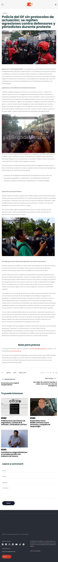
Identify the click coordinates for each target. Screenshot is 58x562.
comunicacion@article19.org (38, 349)
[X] (50, 372)
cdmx (14, 372)
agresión (8, 372)
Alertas (5, 13)
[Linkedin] (56, 372)
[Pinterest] (53, 372)
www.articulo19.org (15, 351)
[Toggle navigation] (47, 4)
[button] (2, 4)
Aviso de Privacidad (35, 551)
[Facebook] (47, 372)
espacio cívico (22, 372)
